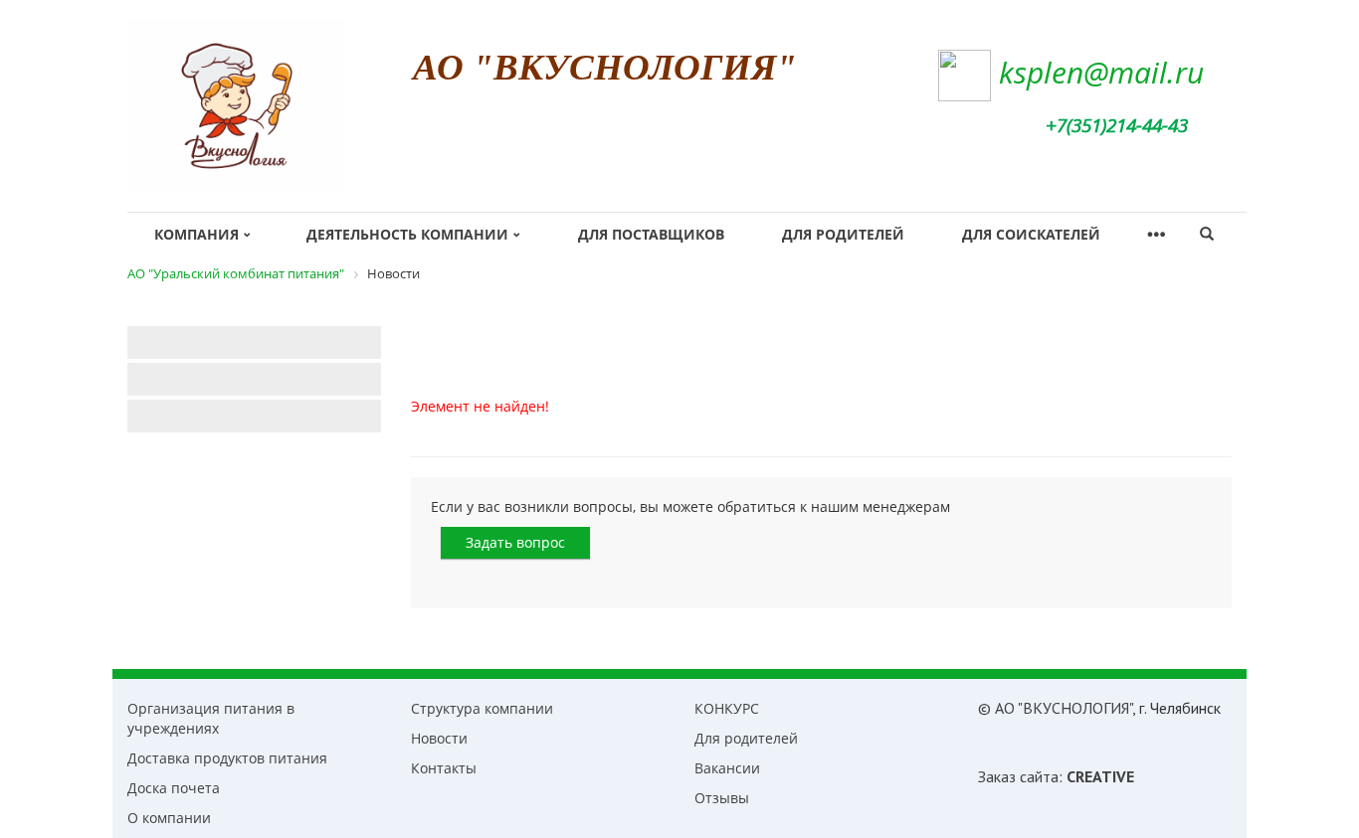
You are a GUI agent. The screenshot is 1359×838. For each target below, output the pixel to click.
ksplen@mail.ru (1101, 72)
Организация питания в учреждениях (210, 718)
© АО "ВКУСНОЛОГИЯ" (1055, 708)
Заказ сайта (1018, 776)
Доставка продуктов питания (227, 758)
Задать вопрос (515, 542)
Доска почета (173, 787)
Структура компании (482, 708)
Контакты (444, 767)
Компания (196, 234)
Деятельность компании (407, 234)
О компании (169, 817)
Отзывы (721, 797)
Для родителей (843, 234)
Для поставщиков (651, 234)
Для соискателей (1031, 234)
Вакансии (727, 767)
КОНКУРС (726, 708)
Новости (439, 738)
